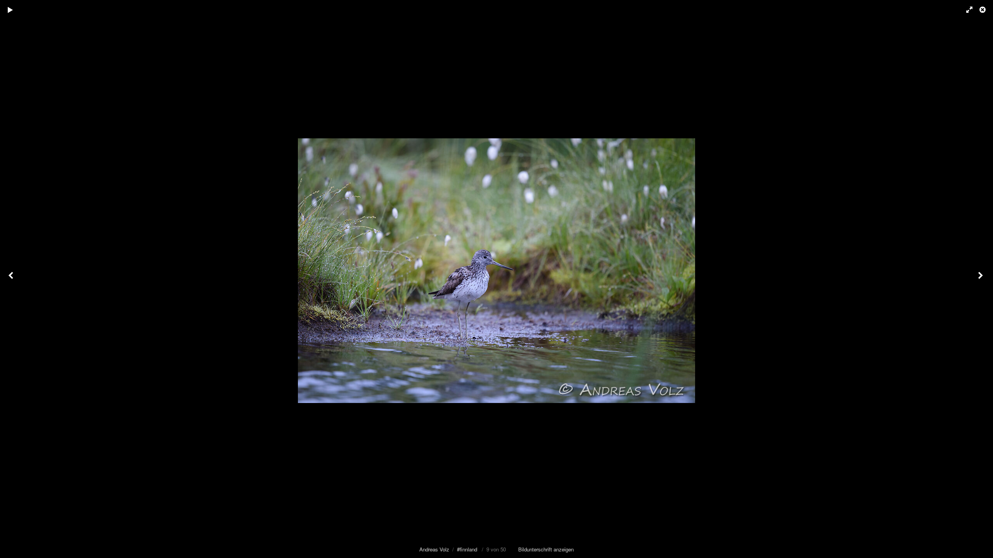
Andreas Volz (434, 549)
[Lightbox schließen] (983, 9)
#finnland (467, 549)
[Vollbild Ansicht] (966, 9)
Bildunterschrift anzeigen (546, 549)
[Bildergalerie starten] (10, 9)
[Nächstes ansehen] (981, 279)
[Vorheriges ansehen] (11, 279)
